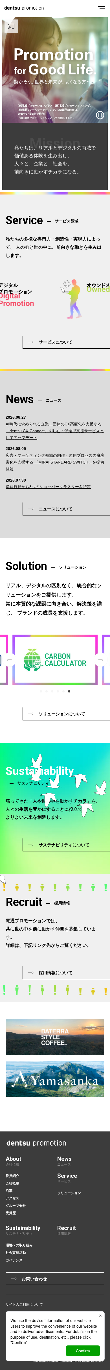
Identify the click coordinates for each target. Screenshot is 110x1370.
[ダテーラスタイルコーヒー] (55, 1037)
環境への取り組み (19, 1245)
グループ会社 (16, 1206)
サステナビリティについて (64, 844)
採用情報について (55, 972)
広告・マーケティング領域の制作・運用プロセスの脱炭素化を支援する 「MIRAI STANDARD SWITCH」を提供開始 (55, 462)
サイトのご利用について (24, 1304)
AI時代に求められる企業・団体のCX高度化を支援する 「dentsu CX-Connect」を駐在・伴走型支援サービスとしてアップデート (55, 431)
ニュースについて (55, 508)
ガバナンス (14, 1260)
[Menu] (101, 8)
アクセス (12, 1198)
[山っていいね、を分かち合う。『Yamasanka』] (55, 1079)
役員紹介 (12, 1176)
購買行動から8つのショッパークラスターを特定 (48, 486)
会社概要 (12, 1183)
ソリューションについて (62, 713)
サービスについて (55, 342)
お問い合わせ (34, 1278)
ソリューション (69, 1193)
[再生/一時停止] (100, 115)
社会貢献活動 (16, 1253)
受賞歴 (11, 1213)
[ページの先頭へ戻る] (106, 1096)
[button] (41, 691)
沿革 (9, 1191)
